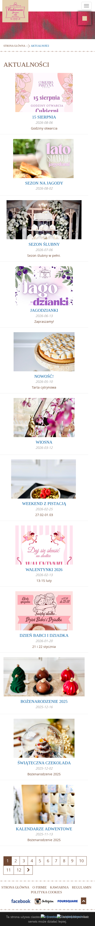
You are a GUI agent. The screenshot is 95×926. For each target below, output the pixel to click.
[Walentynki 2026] (44, 545)
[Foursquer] (68, 901)
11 (8, 870)
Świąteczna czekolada (44, 763)
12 (19, 870)
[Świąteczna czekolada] (44, 738)
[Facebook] (21, 901)
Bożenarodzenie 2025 (44, 701)
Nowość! (44, 376)
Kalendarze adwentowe (44, 829)
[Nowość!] (44, 351)
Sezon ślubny (44, 244)
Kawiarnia (59, 887)
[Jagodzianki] (44, 285)
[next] (28, 870)
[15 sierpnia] (44, 92)
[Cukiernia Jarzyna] (28, 11)
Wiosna (44, 442)
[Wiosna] (44, 417)
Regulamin (81, 887)
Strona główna (14, 45)
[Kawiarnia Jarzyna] (85, 18)
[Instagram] (44, 901)
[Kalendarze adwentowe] (44, 804)
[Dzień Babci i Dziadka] (44, 610)
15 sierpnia (44, 117)
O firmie (40, 887)
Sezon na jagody (44, 183)
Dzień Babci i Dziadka (44, 635)
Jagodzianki (44, 310)
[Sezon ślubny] (44, 219)
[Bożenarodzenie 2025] (44, 676)
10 (81, 860)
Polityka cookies (46, 892)
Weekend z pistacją (44, 503)
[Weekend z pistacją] (44, 479)
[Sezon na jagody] (44, 158)
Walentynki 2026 (44, 569)
